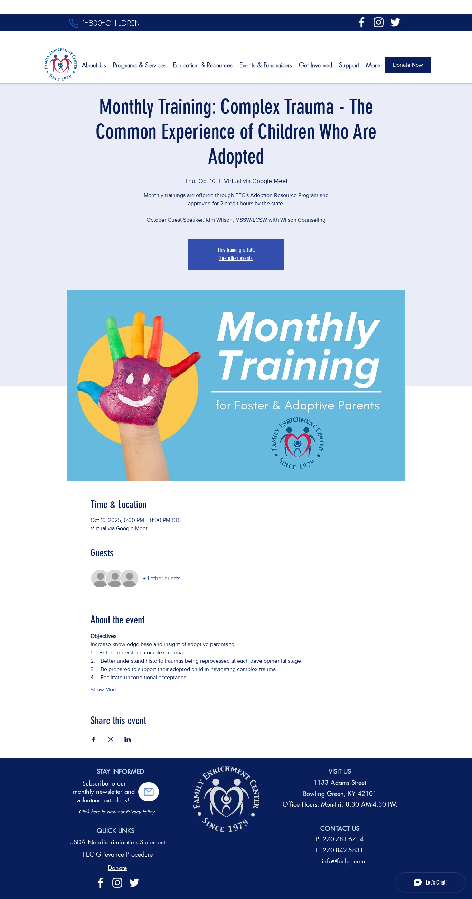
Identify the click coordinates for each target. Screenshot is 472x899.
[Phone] (74, 23)
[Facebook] (361, 22)
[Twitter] (395, 22)
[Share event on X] (110, 739)
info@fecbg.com (343, 861)
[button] (148, 791)
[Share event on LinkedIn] (127, 739)
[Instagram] (378, 22)
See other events (236, 258)
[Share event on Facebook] (94, 739)
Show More (104, 689)
